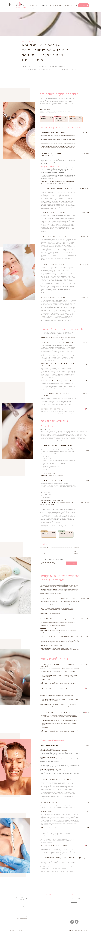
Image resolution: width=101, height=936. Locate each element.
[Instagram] (72, 922)
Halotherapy (64, 868)
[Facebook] (77, 922)
